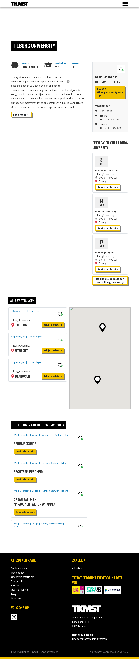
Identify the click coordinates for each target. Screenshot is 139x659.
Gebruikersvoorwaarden (45, 651)
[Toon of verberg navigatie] (124, 4)
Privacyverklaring (20, 651)
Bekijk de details (107, 187)
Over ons (16, 598)
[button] (97, 380)
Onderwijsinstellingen (22, 576)
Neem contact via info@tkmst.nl (89, 639)
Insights (15, 585)
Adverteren (78, 568)
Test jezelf (17, 581)
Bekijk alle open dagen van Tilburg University (110, 280)
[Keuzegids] (112, 589)
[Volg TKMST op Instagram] (14, 618)
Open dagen (17, 572)
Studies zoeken (19, 568)
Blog (13, 594)
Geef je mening (19, 589)
